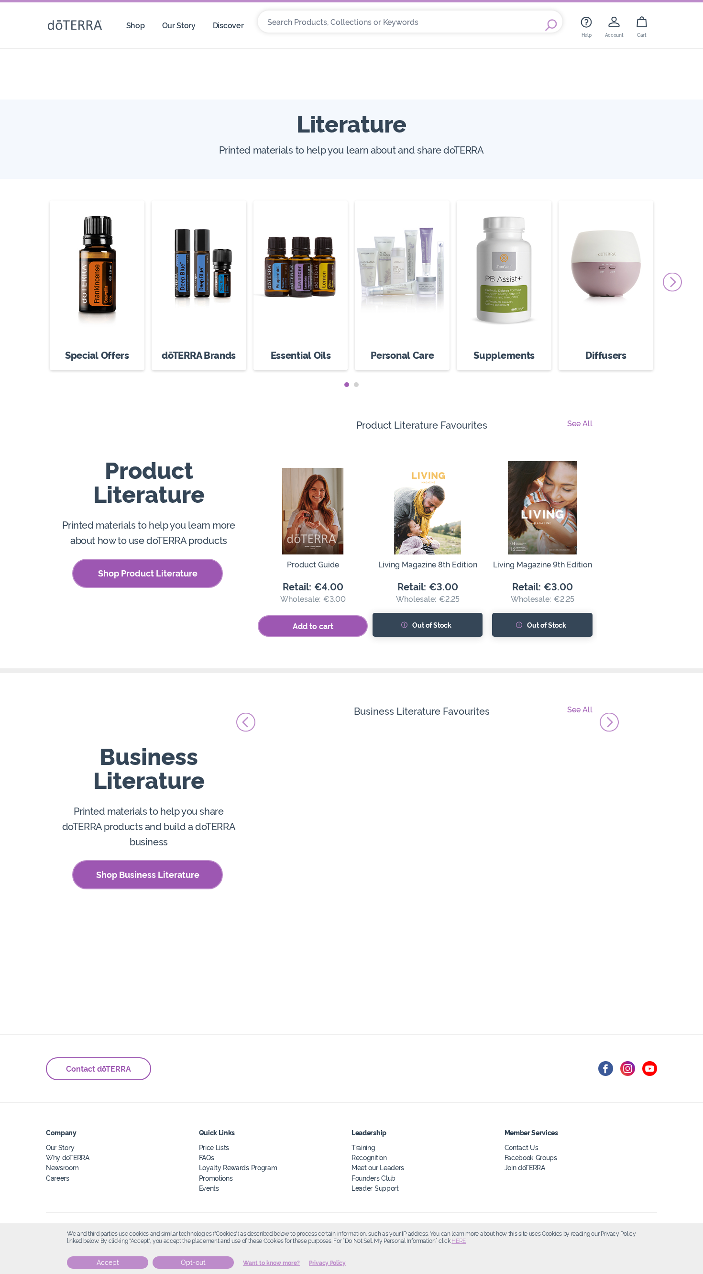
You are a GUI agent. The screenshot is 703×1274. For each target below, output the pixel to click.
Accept (108, 1262)
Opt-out (193, 1262)
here (458, 1241)
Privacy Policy (327, 1263)
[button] (346, 384)
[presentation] (672, 281)
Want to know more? (271, 1263)
